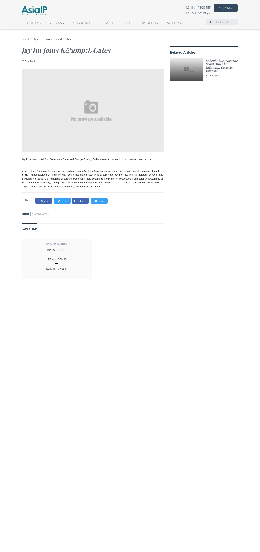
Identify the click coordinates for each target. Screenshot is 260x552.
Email (100, 201)
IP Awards (108, 23)
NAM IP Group (56, 269)
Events (129, 23)
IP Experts (150, 23)
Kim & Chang (56, 250)
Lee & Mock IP (56, 259)
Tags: (25, 214)
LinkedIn (81, 201)
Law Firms (173, 23)
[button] (198, 13)
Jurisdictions (82, 23)
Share (44, 201)
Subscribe (226, 8)
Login (190, 7)
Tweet (63, 201)
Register (204, 7)
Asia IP (25, 39)
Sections (32, 23)
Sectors (55, 23)
